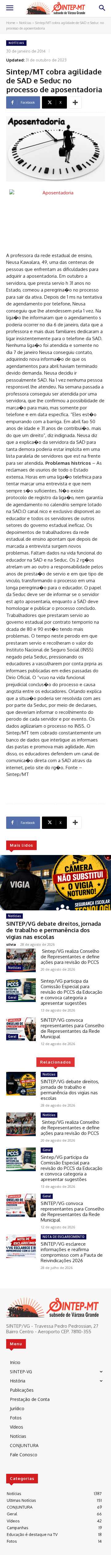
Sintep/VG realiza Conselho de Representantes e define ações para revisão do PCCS (70, 956)
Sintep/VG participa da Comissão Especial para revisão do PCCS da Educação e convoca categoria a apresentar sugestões (71, 992)
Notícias (25, 23)
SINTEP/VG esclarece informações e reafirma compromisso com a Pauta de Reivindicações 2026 (72, 1252)
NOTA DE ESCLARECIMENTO (63, 1237)
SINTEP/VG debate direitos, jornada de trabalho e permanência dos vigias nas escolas (53, 930)
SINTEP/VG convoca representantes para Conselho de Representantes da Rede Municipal (72, 1028)
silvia (11, 944)
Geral (12, 997)
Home (10, 23)
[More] (75, 102)
